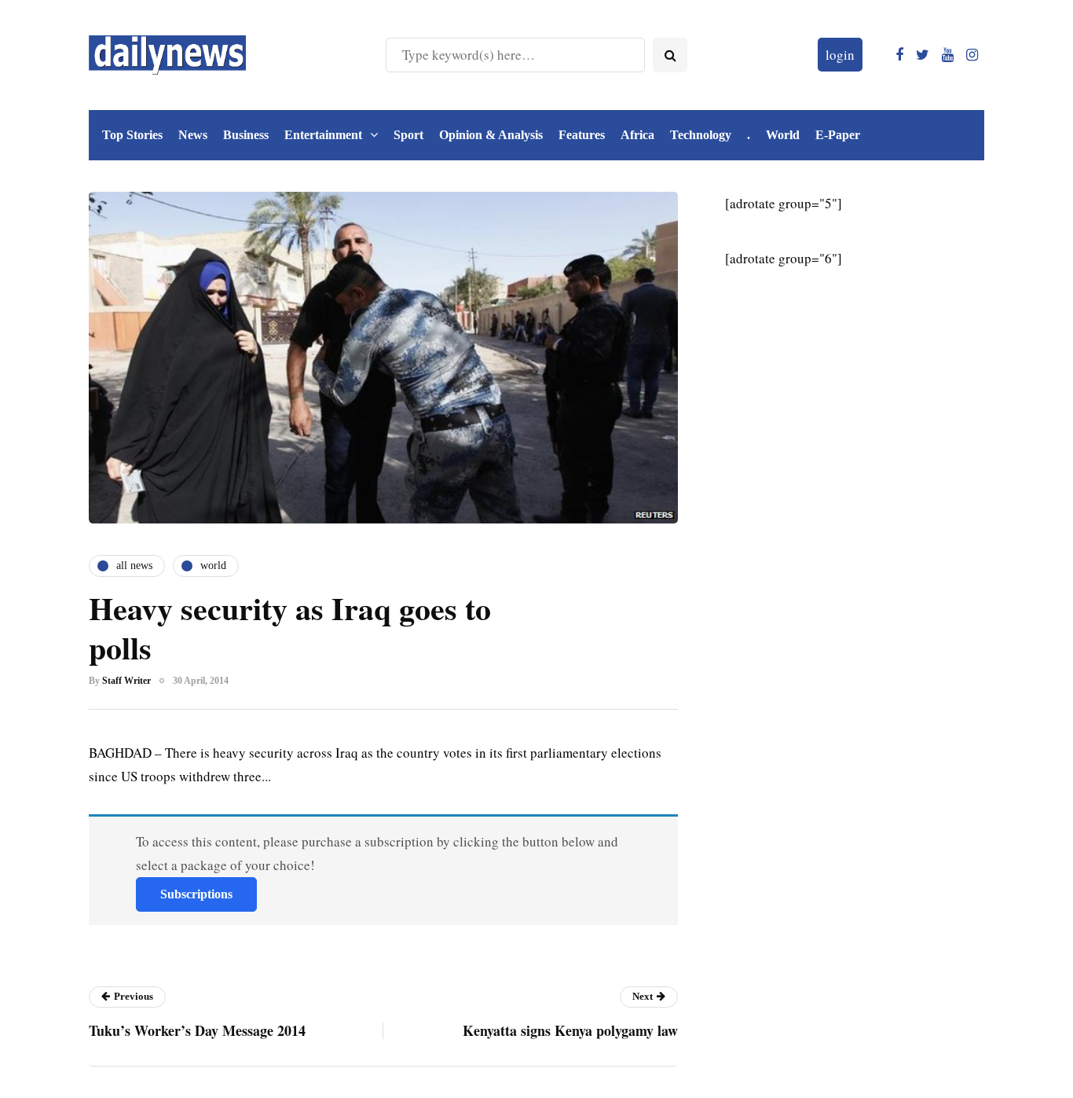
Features (581, 134)
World (783, 134)
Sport (408, 134)
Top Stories (132, 134)
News (192, 134)
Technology (700, 134)
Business (246, 134)
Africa (637, 134)
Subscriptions (196, 894)
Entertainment (323, 134)
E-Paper (837, 134)
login (840, 55)
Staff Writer (126, 680)
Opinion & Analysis (491, 134)
